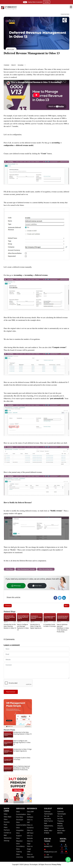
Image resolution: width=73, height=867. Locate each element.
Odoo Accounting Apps (46, 569)
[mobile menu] (71, 7)
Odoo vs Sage (30, 842)
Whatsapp (17, 585)
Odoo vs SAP (30, 821)
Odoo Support (19, 834)
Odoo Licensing (19, 855)
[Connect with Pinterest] (62, 848)
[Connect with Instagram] (62, 851)
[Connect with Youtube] (66, 851)
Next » (66, 605)
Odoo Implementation (21, 823)
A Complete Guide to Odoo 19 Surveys (50, 625)
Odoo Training (19, 850)
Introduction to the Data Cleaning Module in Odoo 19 (10, 626)
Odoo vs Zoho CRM (30, 855)
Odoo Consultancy (20, 845)
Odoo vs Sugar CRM (30, 849)
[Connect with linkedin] (66, 848)
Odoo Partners (7, 828)
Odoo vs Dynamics (30, 826)
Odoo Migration (19, 839)
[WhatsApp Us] (68, 859)
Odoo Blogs (9, 569)
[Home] (9, 9)
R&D (5, 835)
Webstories (7, 838)
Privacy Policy (56, 864)
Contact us (7, 833)
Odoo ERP (30, 812)
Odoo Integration (19, 829)
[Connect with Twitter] (65, 844)
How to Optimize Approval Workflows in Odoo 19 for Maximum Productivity (63, 628)
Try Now (46, 2)
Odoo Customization (21, 813)
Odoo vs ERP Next (30, 831)
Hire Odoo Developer (19, 818)
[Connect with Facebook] (61, 844)
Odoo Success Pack (7, 822)
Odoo (5, 814)
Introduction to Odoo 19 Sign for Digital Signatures (36, 626)
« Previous (8, 605)
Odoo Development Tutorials (26, 569)
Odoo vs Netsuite (30, 837)
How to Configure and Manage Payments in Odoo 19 (23, 627)
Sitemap (6, 841)
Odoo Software (30, 815)
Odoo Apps (7, 817)
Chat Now (38, 585)
